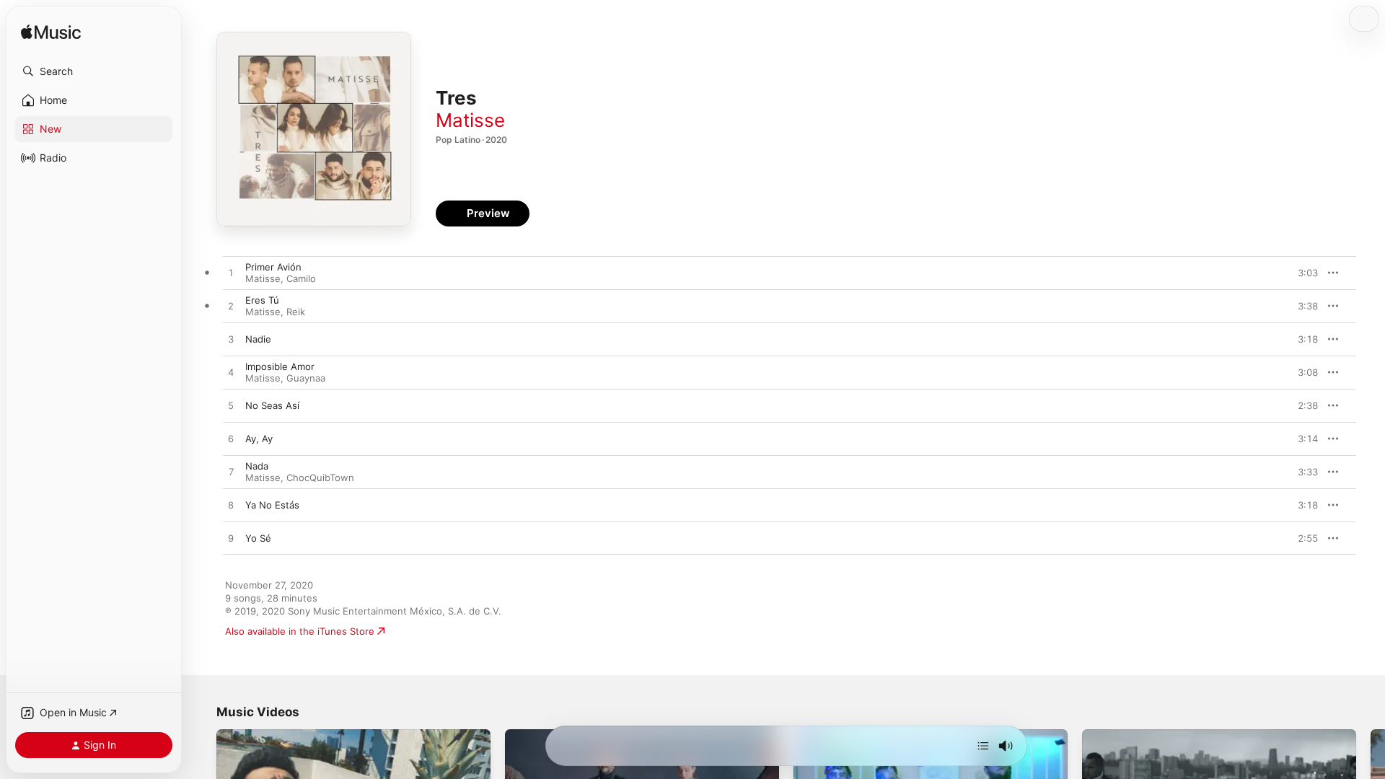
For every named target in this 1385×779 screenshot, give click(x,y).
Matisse (470, 120)
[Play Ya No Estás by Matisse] (230, 505)
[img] (51, 33)
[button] (94, 71)
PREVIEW (1302, 272)
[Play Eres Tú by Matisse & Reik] (230, 306)
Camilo (301, 278)
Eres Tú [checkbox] (262, 300)
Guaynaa (305, 378)
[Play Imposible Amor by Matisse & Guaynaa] (230, 372)
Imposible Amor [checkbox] (280, 366)
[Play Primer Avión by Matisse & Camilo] (230, 273)
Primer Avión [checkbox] (273, 267)
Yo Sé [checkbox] (258, 538)
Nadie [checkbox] (258, 339)
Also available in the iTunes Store (299, 631)
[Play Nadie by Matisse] (230, 339)
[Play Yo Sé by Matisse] (230, 538)
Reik (295, 311)
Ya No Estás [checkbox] (272, 505)
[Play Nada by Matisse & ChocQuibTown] (230, 472)
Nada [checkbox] (256, 466)
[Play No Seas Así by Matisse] (230, 406)
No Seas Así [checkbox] (272, 405)
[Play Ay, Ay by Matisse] (230, 439)
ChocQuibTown (320, 477)
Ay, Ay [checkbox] (259, 438)
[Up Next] (983, 746)
